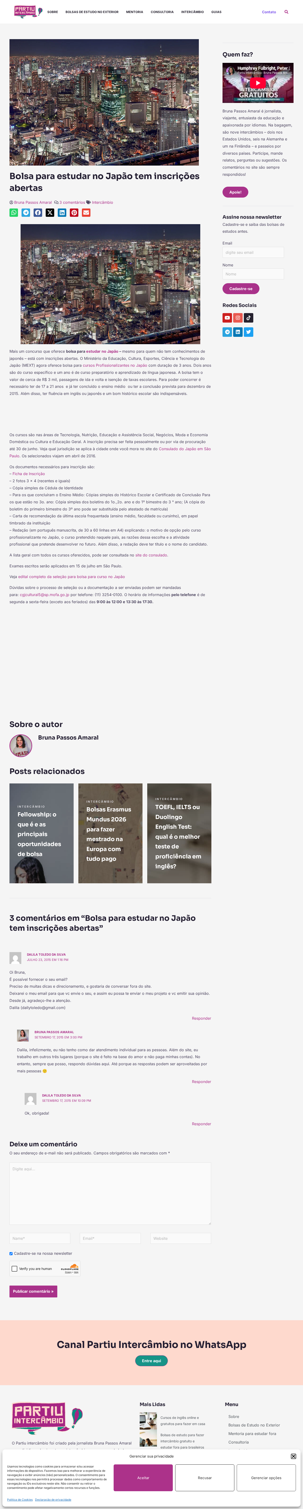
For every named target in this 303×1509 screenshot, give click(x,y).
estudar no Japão (102, 351)
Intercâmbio (192, 12)
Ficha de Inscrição (29, 473)
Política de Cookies (20, 1499)
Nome (228, 265)
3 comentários (72, 202)
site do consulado (150, 555)
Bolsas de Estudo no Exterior (92, 12)
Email (227, 243)
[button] (293, 1456)
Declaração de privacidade (53, 1499)
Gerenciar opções (266, 1478)
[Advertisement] (110, 416)
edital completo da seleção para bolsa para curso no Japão (71, 576)
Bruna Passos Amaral (33, 202)
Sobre (52, 12)
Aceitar (143, 1478)
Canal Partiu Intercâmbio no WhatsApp (151, 1345)
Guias (216, 12)
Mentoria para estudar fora (252, 1433)
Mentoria (134, 12)
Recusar (205, 1478)
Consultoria (162, 12)
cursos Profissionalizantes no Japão (115, 365)
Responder (201, 1018)
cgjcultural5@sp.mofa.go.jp (44, 594)
